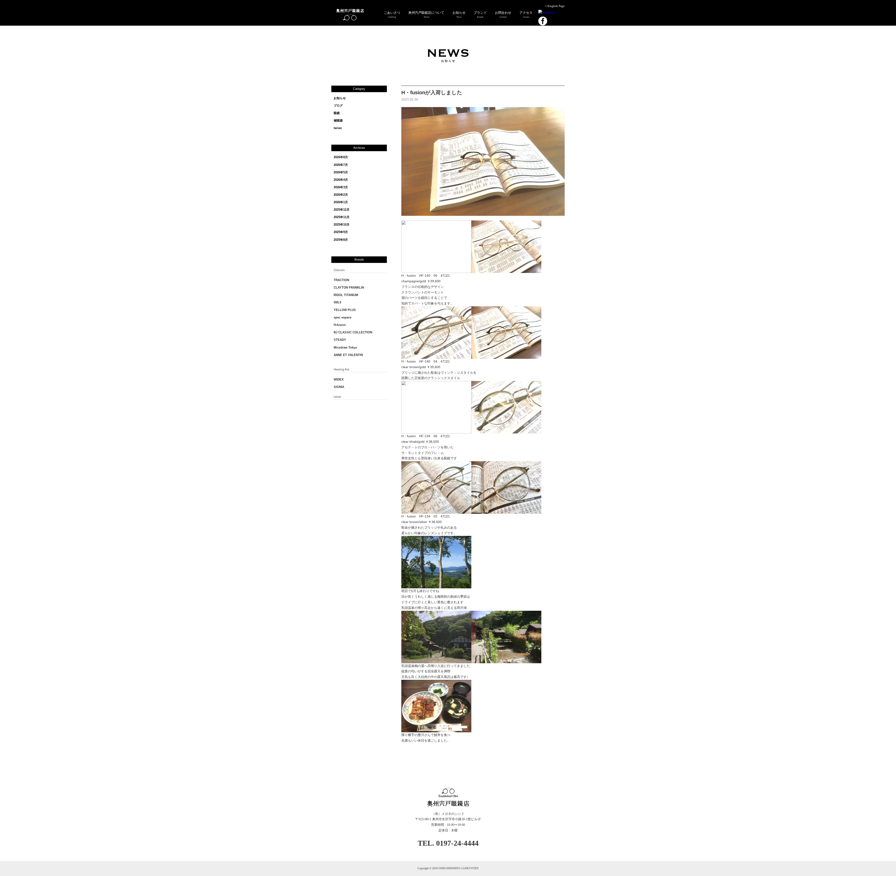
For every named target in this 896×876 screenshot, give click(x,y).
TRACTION (341, 280)
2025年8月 (341, 239)
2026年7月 (341, 165)
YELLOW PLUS (345, 310)
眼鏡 (337, 113)
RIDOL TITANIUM (346, 295)
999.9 (337, 302)
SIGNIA (339, 387)
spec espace (342, 317)
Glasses (339, 270)
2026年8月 (341, 157)
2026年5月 (341, 172)
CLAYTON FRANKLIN (349, 287)
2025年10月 (342, 224)
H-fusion (340, 325)
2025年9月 (341, 232)
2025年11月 (342, 217)
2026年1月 (341, 202)
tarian (338, 128)
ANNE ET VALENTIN (348, 355)
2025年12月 (342, 209)
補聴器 (338, 120)
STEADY (340, 340)
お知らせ (340, 98)
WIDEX (339, 379)
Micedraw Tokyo (345, 347)
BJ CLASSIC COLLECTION (353, 332)
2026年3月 (341, 187)
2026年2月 (341, 194)
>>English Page (555, 6)
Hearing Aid (341, 369)
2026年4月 (341, 179)
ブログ (338, 105)
